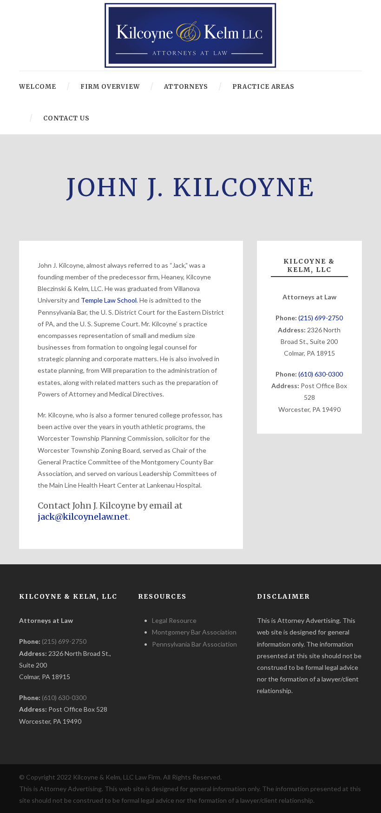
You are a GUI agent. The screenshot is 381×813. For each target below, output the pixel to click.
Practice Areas (263, 87)
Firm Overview (110, 87)
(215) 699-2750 (320, 318)
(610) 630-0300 (320, 374)
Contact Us (66, 118)
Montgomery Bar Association (194, 632)
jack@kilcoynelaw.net (83, 516)
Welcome (37, 87)
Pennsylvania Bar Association (194, 644)
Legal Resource (174, 620)
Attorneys (186, 87)
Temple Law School (109, 300)
